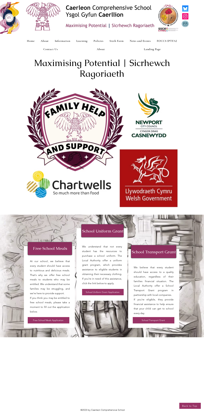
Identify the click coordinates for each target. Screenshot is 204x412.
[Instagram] (185, 16)
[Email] (185, 24)
